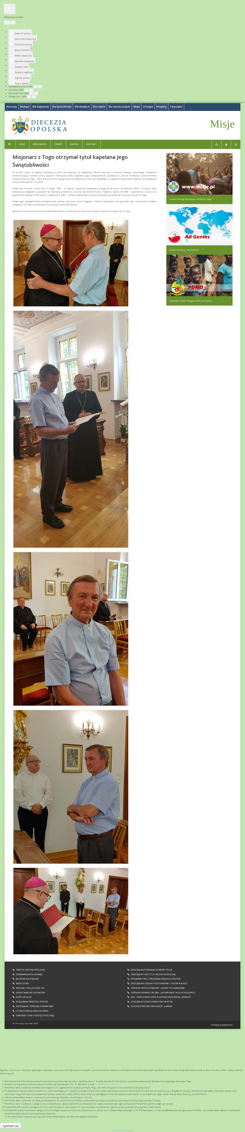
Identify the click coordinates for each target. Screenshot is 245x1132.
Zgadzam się (10, 1126)
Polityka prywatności (222, 1024)
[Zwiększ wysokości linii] (36, 93)
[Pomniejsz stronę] (35, 86)
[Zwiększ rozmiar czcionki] (31, 90)
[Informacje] (10, 144)
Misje (222, 124)
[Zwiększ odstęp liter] (34, 96)
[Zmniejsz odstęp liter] (29, 96)
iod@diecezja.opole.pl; (108, 1084)
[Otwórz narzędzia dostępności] (9, 9)
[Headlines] (39, 125)
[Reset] (7, 22)
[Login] (226, 144)
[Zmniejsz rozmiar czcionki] (26, 90)
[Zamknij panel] (12, 22)
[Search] (216, 144)
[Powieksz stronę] (40, 86)
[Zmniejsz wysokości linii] (31, 93)
